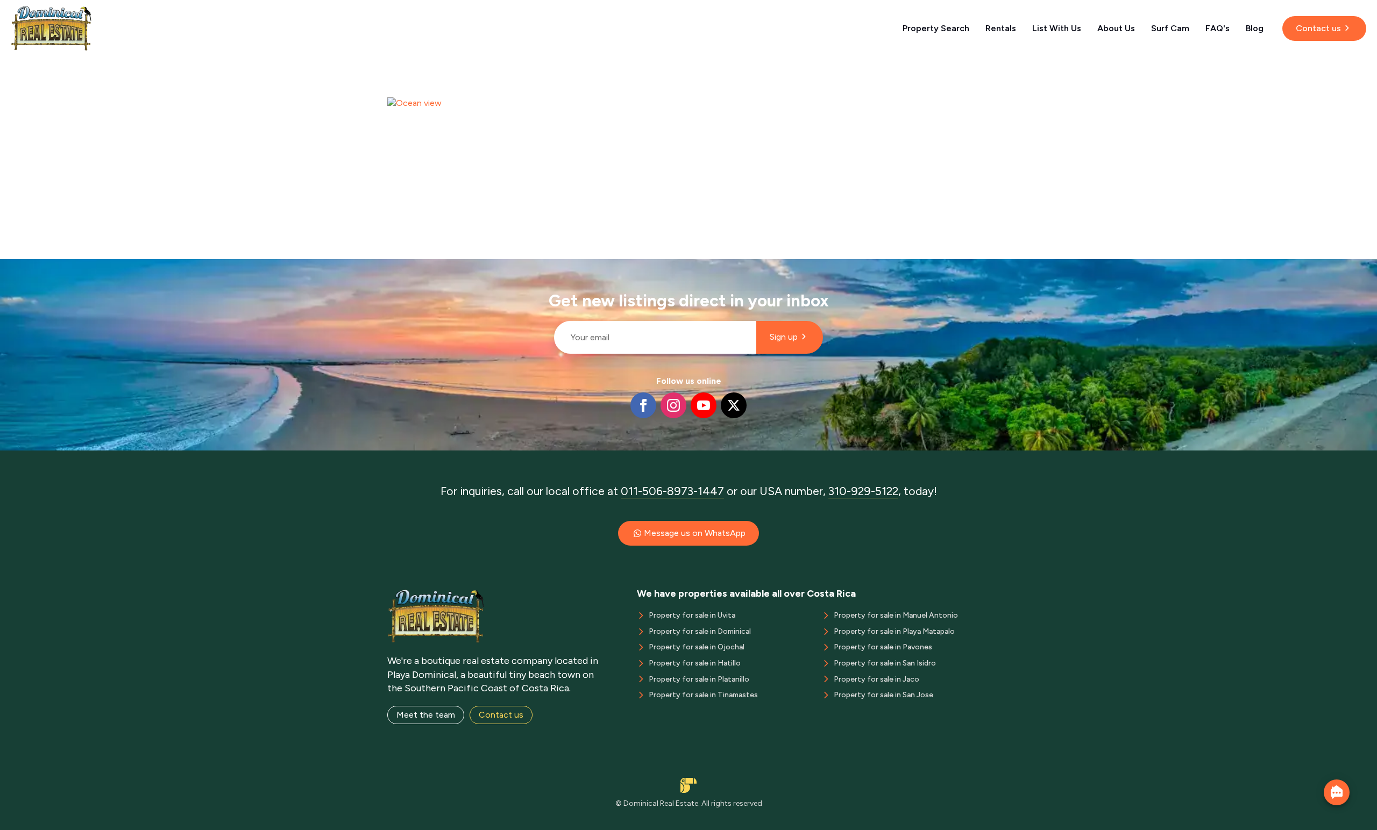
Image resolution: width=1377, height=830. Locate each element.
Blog (1255, 28)
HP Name (549, 267)
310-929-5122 (863, 491)
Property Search (936, 28)
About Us (1116, 28)
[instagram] (673, 405)
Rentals (1000, 28)
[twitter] (734, 405)
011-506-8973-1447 (672, 491)
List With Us (1056, 28)
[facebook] (643, 405)
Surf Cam (1170, 28)
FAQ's (1217, 28)
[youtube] (703, 405)
